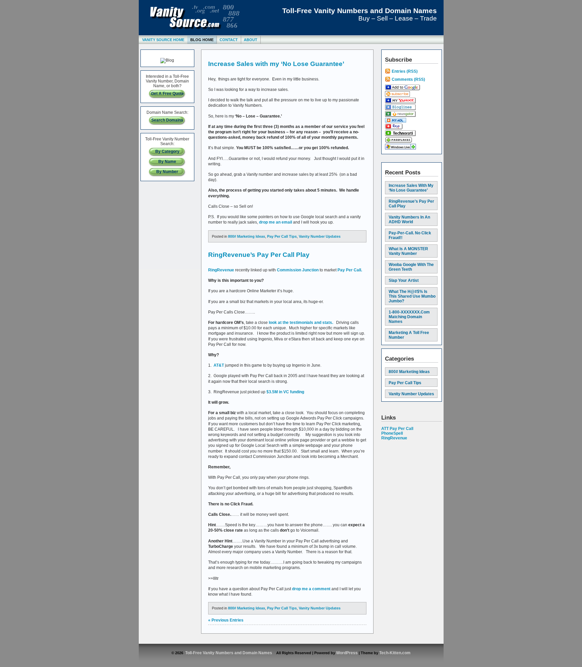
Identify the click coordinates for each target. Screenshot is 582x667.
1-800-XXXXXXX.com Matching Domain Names (409, 317)
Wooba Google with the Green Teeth (411, 267)
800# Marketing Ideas (246, 236)
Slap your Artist (404, 280)
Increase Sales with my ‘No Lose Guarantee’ (276, 63)
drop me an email (275, 222)
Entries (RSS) (405, 71)
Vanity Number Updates (320, 236)
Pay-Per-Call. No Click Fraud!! (410, 235)
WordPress (347, 653)
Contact (229, 40)
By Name (167, 161)
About (250, 40)
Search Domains (167, 120)
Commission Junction (298, 270)
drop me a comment (311, 589)
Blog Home (202, 40)
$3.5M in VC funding (285, 392)
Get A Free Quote (167, 93)
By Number (167, 171)
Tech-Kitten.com (395, 653)
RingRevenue (221, 270)
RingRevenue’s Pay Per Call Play (259, 254)
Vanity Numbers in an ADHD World (409, 219)
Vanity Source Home (163, 40)
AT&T (219, 365)
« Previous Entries (226, 620)
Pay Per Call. (349, 270)
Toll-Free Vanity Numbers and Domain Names (359, 10)
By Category (167, 151)
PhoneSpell (392, 433)
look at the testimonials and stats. (300, 322)
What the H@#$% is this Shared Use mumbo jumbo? (412, 296)
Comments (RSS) (408, 79)
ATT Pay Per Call (397, 428)
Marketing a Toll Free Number (409, 335)
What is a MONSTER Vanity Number (408, 251)
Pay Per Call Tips (282, 236)
